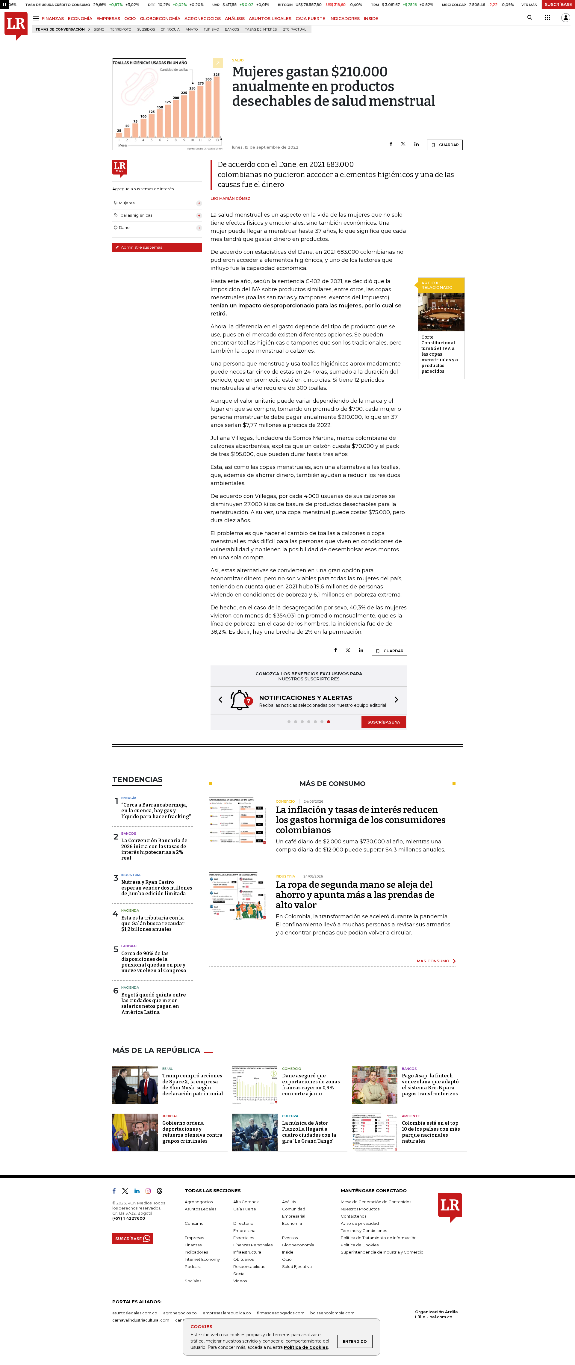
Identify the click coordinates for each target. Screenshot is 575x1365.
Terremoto (120, 29)
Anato (192, 29)
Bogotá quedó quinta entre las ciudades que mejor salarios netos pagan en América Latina (153, 1003)
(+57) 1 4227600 (128, 1218)
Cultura (290, 1116)
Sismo (99, 29)
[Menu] (37, 18)
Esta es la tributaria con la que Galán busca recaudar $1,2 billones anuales (152, 923)
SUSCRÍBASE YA (383, 722)
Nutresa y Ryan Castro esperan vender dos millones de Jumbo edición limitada (156, 887)
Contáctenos (353, 1216)
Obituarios (243, 1259)
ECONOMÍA (80, 18)
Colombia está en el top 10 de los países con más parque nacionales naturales (431, 1132)
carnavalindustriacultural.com (140, 1320)
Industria (130, 875)
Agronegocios (199, 1201)
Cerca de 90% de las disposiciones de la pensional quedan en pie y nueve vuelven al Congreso (153, 962)
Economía (292, 1223)
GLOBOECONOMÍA (160, 18)
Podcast (193, 1266)
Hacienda (130, 910)
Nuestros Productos (360, 1209)
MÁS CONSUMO (433, 960)
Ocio (287, 1259)
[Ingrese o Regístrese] (565, 17)
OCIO (130, 18)
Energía (128, 798)
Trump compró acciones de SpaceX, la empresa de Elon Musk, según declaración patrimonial (192, 1085)
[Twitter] (403, 144)
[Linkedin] (416, 144)
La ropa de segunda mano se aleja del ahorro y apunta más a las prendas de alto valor (355, 894)
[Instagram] (150, 1192)
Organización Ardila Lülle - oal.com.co (436, 1314)
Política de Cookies (306, 1347)
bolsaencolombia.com (332, 1312)
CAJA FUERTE (310, 18)
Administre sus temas (141, 247)
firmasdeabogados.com (280, 1312)
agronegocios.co (180, 1312)
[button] (219, 701)
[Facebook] (391, 144)
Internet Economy (202, 1259)
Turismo (211, 29)
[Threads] (162, 1192)
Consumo (194, 1223)
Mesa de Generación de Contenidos (376, 1201)
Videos (240, 1280)
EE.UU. (167, 1069)
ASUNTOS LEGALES (270, 18)
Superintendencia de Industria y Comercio (382, 1252)
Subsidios (146, 29)
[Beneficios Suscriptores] (547, 17)
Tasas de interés (261, 29)
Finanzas (193, 1244)
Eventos (290, 1237)
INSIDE (371, 18)
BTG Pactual (294, 29)
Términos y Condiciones (364, 1230)
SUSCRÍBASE (558, 4)
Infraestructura (247, 1252)
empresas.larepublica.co (227, 1312)
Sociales (193, 1280)
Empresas (194, 1237)
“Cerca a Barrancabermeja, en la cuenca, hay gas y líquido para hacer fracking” (156, 810)
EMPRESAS (108, 18)
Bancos (232, 29)
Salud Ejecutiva (297, 1266)
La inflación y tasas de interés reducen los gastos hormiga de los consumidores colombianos (361, 820)
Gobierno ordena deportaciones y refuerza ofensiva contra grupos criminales (192, 1132)
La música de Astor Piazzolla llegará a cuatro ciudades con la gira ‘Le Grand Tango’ (309, 1132)
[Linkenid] (139, 1192)
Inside (287, 1252)
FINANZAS (53, 18)
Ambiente (411, 1116)
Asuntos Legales (200, 1209)
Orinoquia (170, 29)
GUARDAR (448, 145)
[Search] (530, 18)
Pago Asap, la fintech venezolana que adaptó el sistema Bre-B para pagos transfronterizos (430, 1085)
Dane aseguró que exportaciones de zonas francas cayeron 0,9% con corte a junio (311, 1085)
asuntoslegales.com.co (134, 1312)
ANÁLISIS (235, 18)
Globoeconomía (298, 1244)
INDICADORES (344, 18)
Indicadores (196, 1252)
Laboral (129, 946)
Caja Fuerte (244, 1209)
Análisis (289, 1201)
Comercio (291, 1069)
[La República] (16, 26)
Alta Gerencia (246, 1201)
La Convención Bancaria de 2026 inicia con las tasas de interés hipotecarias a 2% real (154, 849)
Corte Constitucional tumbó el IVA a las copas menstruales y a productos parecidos (439, 354)
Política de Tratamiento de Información (379, 1237)
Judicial (170, 1116)
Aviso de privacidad (360, 1223)
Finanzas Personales (253, 1244)
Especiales (243, 1237)
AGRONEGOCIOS (202, 18)
